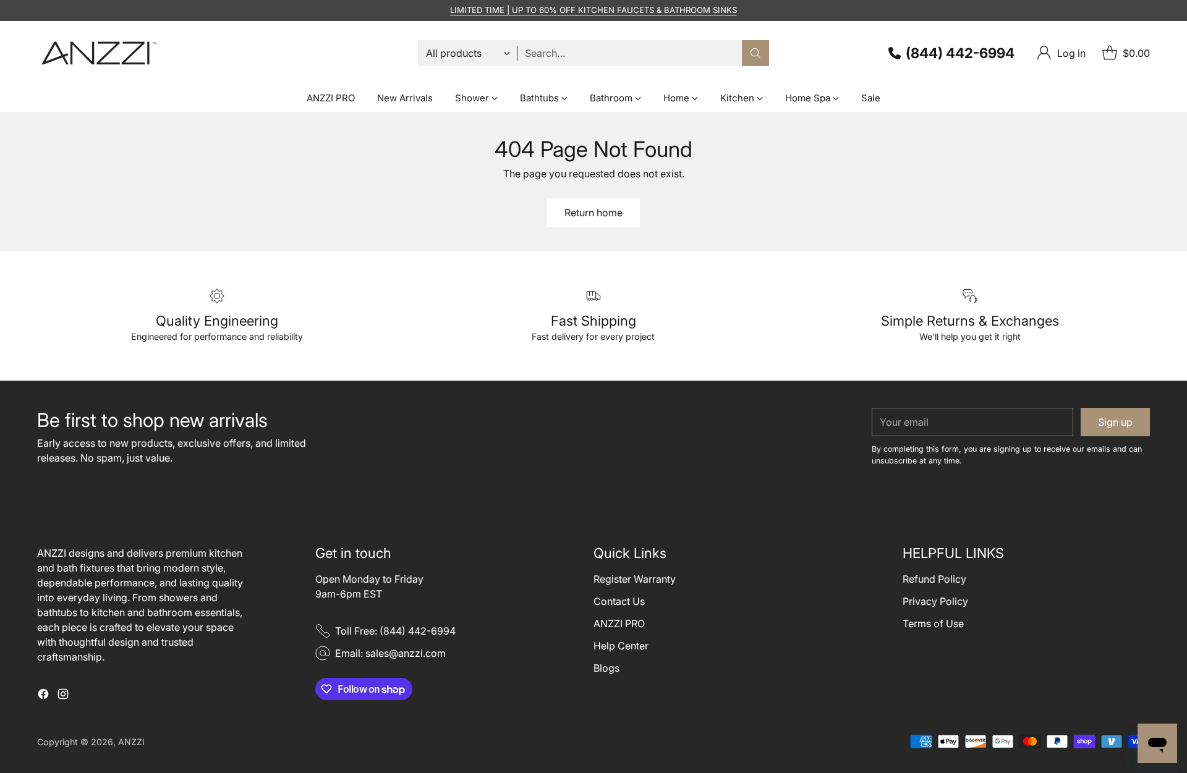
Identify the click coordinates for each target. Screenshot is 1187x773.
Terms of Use (933, 623)
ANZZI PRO (619, 623)
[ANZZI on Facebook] (43, 695)
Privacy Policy (935, 601)
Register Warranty (635, 579)
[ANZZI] (99, 53)
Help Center (621, 646)
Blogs (606, 668)
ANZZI (131, 742)
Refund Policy (934, 579)
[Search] (755, 53)
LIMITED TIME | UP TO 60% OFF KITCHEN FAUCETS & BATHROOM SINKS (593, 10)
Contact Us (619, 601)
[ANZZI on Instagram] (63, 695)
